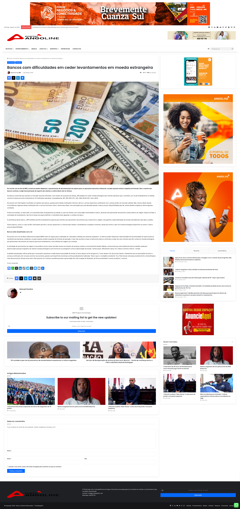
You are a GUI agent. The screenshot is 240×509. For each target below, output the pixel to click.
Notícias (9, 49)
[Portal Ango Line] (32, 37)
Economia (16, 58)
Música (34, 49)
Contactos (77, 49)
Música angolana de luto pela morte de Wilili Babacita (76, 407)
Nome (9, 450)
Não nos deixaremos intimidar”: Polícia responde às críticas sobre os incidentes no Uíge (215, 396)
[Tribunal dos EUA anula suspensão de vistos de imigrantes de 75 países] (31, 391)
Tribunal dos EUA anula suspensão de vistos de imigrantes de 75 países (29, 407)
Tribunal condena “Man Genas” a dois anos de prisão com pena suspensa (130, 407)
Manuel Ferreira (14, 72)
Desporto (53, 49)
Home (10, 58)
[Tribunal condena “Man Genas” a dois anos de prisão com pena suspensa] (132, 391)
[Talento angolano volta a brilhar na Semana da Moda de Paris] (168, 272)
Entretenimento (22, 49)
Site (85, 458)
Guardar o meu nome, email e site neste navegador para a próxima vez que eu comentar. (35, 466)
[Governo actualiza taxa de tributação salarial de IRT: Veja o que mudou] (168, 280)
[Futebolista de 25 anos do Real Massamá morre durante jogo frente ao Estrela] (179, 355)
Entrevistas (65, 49)
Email (9, 458)
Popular (172, 251)
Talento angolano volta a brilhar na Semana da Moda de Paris (196, 269)
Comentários (222, 251)
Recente (196, 251)
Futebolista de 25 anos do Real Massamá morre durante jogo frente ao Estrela (177, 367)
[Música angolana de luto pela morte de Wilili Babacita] (81, 391)
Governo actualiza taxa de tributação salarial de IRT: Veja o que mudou (200, 278)
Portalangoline (39, 505)
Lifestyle (42, 49)
